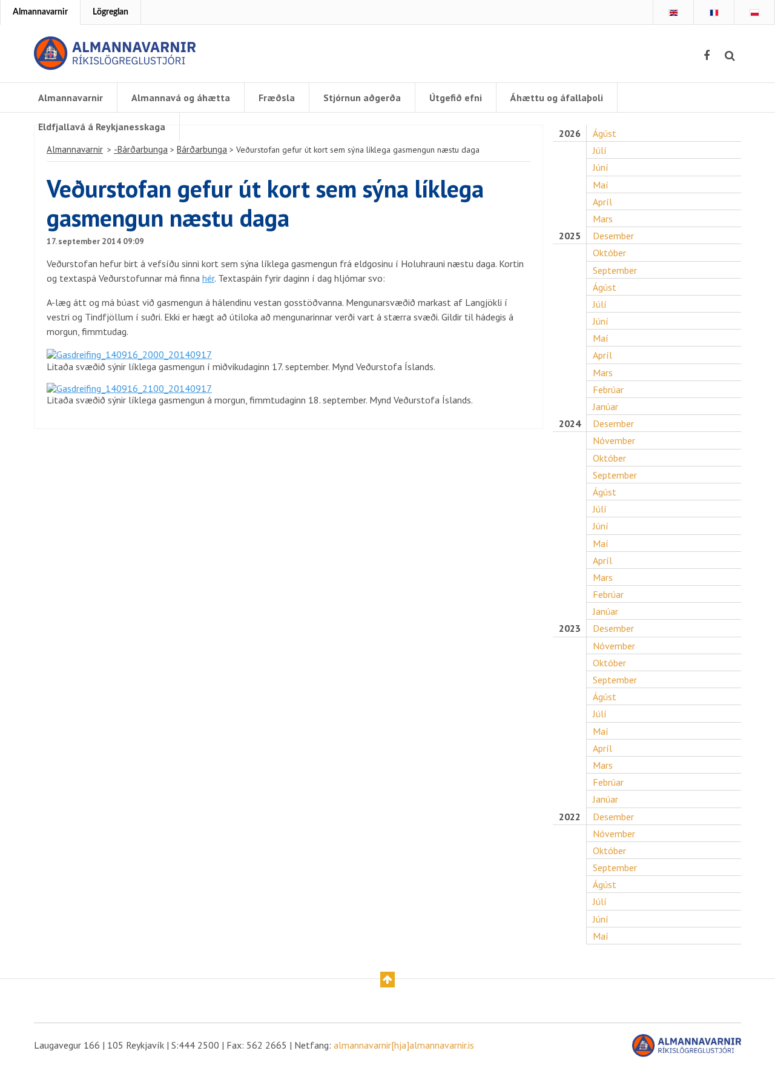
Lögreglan (110, 12)
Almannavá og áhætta (180, 97)
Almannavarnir (40, 12)
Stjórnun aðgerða (362, 97)
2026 (570, 133)
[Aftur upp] (387, 979)
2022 (570, 817)
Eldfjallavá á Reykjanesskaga (101, 127)
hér (208, 278)
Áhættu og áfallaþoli (556, 97)
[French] (714, 12)
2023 (570, 628)
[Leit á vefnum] (730, 56)
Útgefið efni (455, 97)
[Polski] (754, 12)
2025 (570, 236)
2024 (570, 424)
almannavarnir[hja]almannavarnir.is (404, 1045)
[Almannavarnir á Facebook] (707, 56)
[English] (673, 12)
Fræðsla (277, 97)
